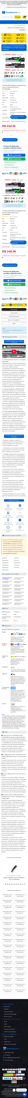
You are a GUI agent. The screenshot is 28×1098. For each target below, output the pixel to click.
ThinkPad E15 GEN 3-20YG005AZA (19, 603)
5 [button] (11, 884)
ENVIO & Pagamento (14, 320)
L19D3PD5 (4, 558)
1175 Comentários (13, 91)
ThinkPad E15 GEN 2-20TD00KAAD (19, 600)
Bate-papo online (9, 1052)
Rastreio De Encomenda (14, 7)
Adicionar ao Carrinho (10, 139)
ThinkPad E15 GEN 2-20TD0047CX (7, 593)
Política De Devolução (10, 1044)
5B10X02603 (5, 560)
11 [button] (22, 884)
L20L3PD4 (16, 565)
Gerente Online (9, 1060)
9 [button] (18, 884)
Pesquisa (17, 17)
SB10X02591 (5, 562)
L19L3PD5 (16, 560)
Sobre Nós (7, 1006)
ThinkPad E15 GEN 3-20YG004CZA (7, 603)
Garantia (6, 1009)
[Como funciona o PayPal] (18, 1072)
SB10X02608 (5, 570)
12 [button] (24, 884)
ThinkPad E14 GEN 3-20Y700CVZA (19, 585)
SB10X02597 (5, 565)
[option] (14, 62)
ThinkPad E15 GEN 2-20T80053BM (19, 589)
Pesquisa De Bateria (9, 1029)
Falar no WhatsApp (15, 159)
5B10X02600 (17, 562)
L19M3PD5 (16, 558)
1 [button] (3, 884)
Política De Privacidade (10, 1014)
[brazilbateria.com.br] (11, 13)
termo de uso (8, 1016)
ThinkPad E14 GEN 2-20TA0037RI (7, 582)
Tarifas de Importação (10, 1031)
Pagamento (7, 1041)
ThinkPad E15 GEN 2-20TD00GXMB (19, 596)
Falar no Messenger (15, 155)
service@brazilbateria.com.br (12, 1057)
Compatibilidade (14, 316)
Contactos (24, 7)
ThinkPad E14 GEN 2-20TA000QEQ (19, 578)
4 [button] (9, 884)
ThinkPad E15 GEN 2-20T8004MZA (7, 589)
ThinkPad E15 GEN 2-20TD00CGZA (7, 596)
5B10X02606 (5, 567)
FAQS (14, 323)
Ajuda (5, 1021)
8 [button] (16, 884)
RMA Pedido (7, 1026)
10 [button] (20, 884)
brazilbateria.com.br (17, 1085)
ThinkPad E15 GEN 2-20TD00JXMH (7, 600)
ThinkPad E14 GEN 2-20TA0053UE (19, 582)
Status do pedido (8, 1036)
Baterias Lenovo (21, 25)
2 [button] (5, 884)
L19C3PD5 (16, 567)
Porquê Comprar (8, 1011)
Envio (5, 1039)
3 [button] (7, 884)
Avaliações (14, 313)
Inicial (15, 25)
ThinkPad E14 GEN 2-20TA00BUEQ (7, 585)
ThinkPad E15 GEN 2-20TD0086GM (19, 593)
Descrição (14, 309)
